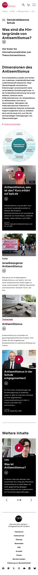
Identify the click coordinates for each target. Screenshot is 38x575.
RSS (19, 547)
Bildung (34, 11)
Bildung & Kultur (23, 11)
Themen (5, 11)
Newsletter (19, 544)
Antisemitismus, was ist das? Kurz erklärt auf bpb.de (17, 190)
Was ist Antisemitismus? (15, 466)
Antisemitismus (12, 324)
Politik (13, 11)
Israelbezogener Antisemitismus (12, 264)
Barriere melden (19, 559)
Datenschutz (19, 536)
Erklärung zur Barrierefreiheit (19, 563)
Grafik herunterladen (12, 124)
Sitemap (19, 540)
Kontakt (19, 551)
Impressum (19, 532)
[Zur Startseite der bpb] (9, 7)
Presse (19, 555)
